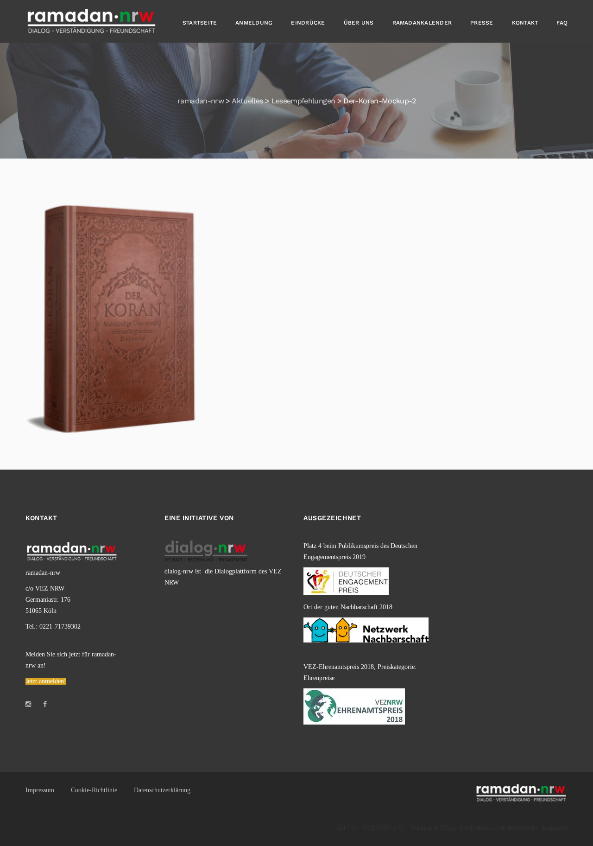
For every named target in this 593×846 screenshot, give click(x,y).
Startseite (200, 22)
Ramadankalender (422, 22)
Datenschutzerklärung (162, 790)
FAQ (562, 22)
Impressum (39, 790)
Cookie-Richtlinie (94, 790)
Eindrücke (308, 22)
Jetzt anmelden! (45, 681)
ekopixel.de (491, 827)
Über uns (359, 22)
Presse (481, 22)
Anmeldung (253, 22)
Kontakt (525, 22)
